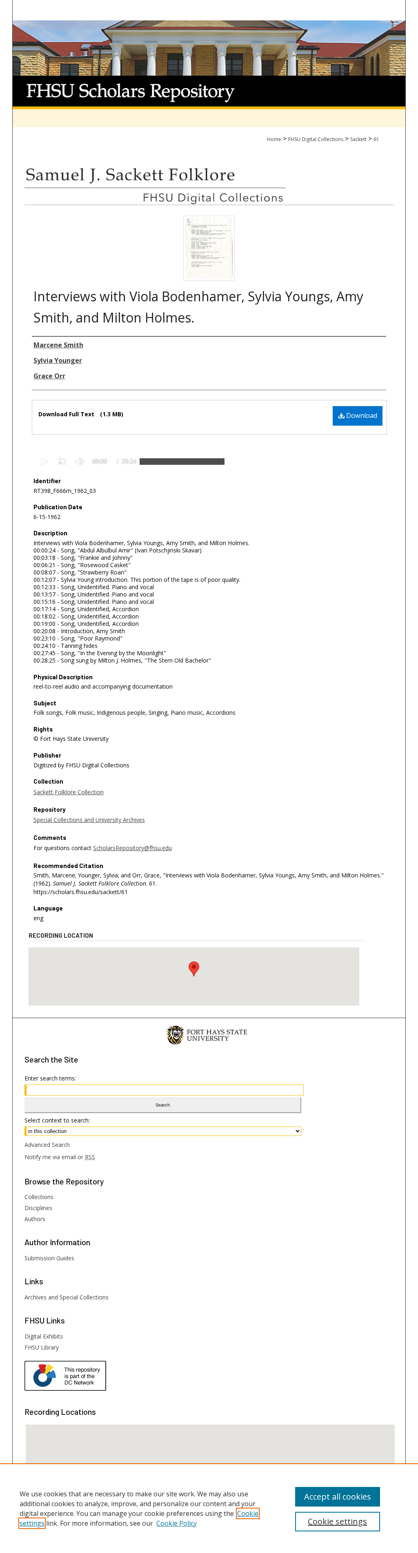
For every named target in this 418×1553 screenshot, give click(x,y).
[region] (209, 1508)
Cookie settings (337, 1521)
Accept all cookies (337, 1496)
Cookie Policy (176, 1523)
